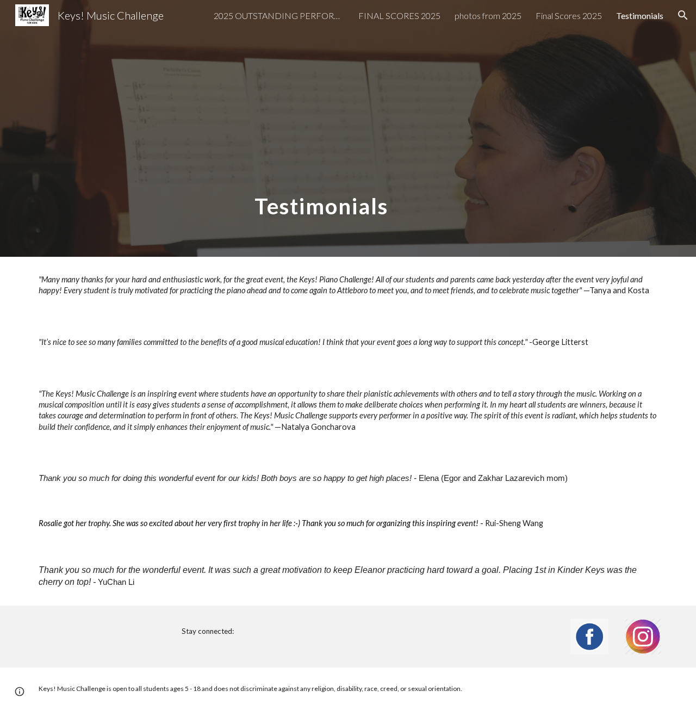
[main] (321, 128)
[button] (683, 15)
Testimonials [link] (639, 15)
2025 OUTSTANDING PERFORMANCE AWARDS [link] (279, 15)
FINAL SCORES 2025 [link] (399, 15)
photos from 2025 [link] (488, 15)
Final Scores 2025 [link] (569, 15)
